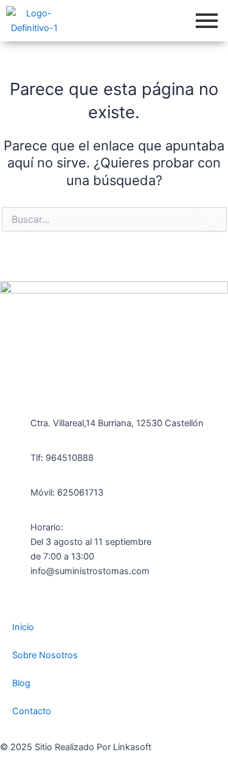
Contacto (31, 711)
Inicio (23, 627)
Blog (21, 683)
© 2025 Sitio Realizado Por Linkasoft (75, 747)
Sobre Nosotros (45, 655)
